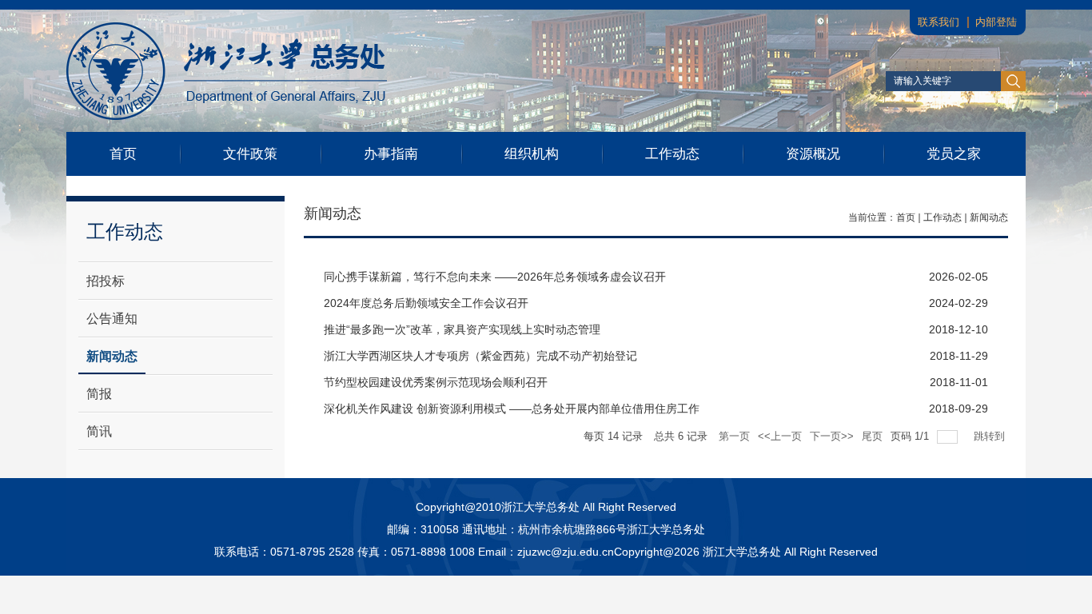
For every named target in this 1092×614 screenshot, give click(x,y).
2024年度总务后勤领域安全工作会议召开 (426, 303)
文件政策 (250, 153)
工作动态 (672, 153)
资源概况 (813, 153)
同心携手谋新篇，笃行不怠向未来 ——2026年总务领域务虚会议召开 (495, 276)
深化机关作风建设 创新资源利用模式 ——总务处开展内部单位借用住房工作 (511, 408)
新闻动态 (989, 217)
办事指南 (391, 153)
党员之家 (954, 153)
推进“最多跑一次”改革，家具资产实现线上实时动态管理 (462, 329)
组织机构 (531, 153)
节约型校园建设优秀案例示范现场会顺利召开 (436, 382)
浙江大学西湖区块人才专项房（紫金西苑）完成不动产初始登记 (480, 355)
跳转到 (991, 436)
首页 (123, 153)
